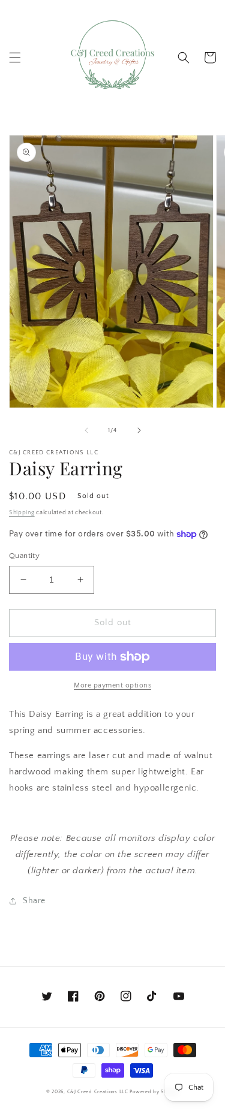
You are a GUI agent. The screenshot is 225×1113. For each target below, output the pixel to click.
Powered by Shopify (154, 1091)
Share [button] (34, 901)
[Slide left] (86, 430)
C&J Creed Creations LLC (97, 1091)
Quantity (24, 555)
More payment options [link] (112, 685)
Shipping (22, 512)
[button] (15, 57)
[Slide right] (139, 430)
